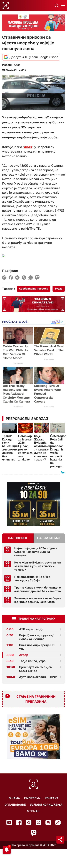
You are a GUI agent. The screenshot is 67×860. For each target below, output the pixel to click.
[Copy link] (4, 277)
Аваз (28, 147)
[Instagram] (28, 822)
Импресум (32, 798)
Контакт (51, 798)
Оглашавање (15, 804)
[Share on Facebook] (11, 277)
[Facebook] (19, 822)
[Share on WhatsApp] (30, 277)
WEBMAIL (33, 811)
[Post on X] (24, 277)
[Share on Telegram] (17, 277)
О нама (14, 798)
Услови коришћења (46, 804)
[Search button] (56, 5)
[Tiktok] (58, 822)
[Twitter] (38, 822)
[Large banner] (33, 22)
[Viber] (33, 833)
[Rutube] (48, 822)
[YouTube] (9, 822)
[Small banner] (33, 504)
